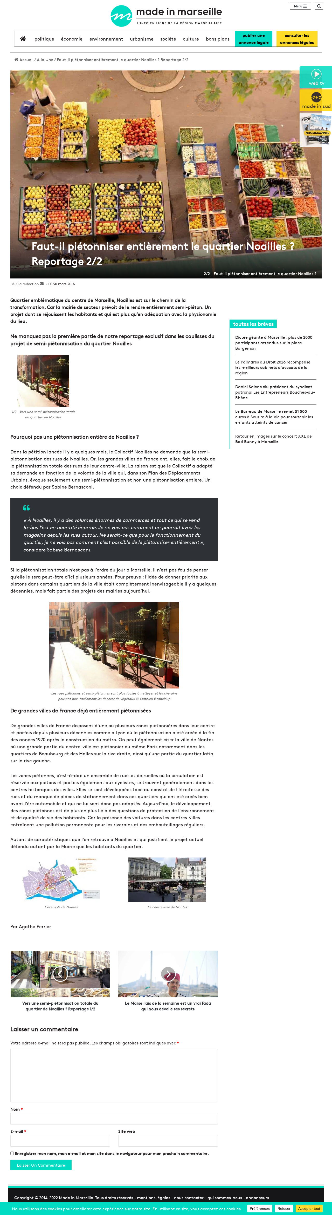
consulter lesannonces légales (297, 38)
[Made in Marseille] (166, 16)
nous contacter (189, 1197)
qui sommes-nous (225, 1197)
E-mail (18, 1131)
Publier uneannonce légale (254, 38)
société (168, 38)
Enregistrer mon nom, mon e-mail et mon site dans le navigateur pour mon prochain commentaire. (112, 1153)
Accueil (25, 59)
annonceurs (257, 1197)
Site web (126, 1131)
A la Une (45, 59)
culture (191, 38)
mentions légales (153, 1197)
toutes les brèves (253, 323)
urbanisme (142, 38)
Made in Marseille (76, 1197)
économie (71, 38)
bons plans (218, 38)
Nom (16, 1109)
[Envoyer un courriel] (42, 283)
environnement (106, 38)
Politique (44, 38)
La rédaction (28, 283)
